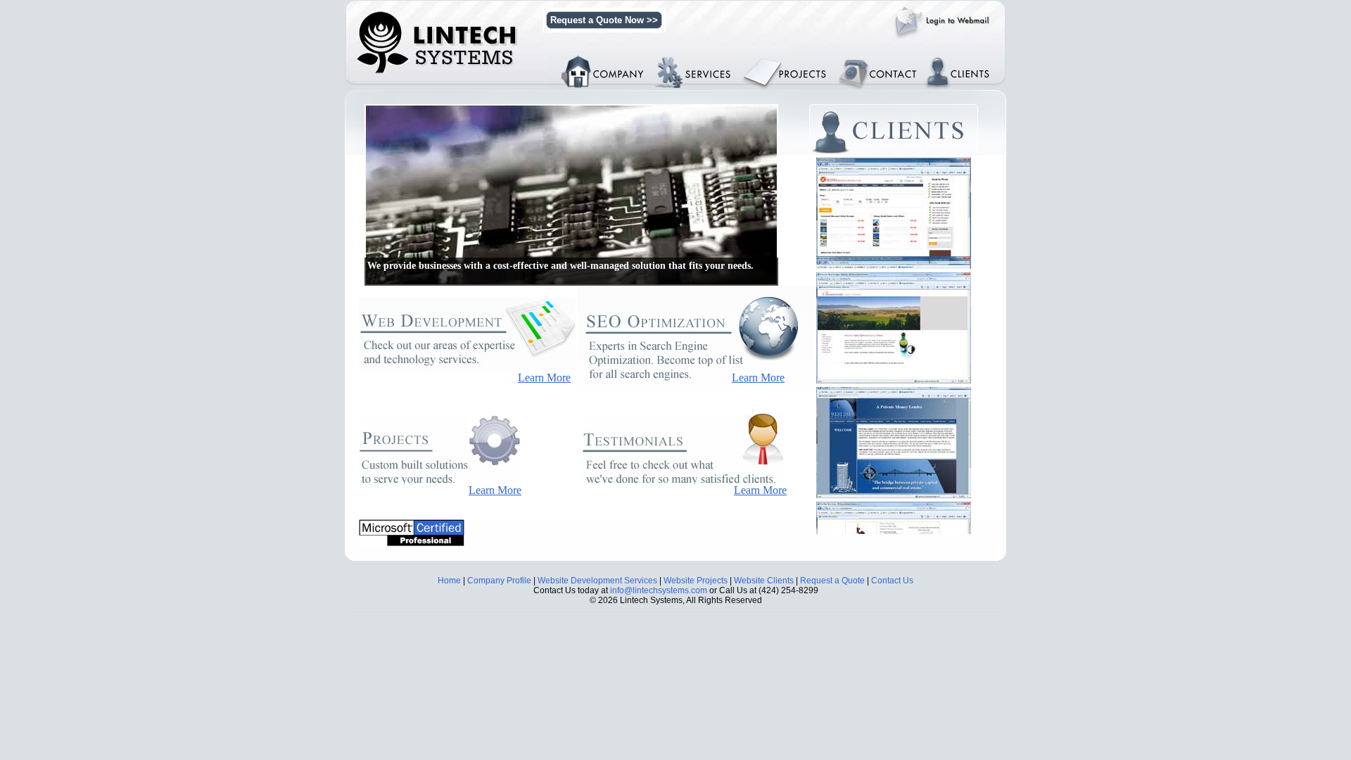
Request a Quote (832, 580)
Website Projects (696, 580)
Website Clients (764, 580)
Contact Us (892, 580)
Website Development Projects (802, 66)
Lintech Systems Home (602, 56)
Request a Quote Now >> (604, 20)
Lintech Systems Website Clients (965, 61)
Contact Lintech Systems (884, 61)
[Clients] (897, 129)
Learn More (544, 378)
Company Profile (499, 580)
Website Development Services (708, 61)
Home (449, 580)
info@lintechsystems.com (658, 590)
